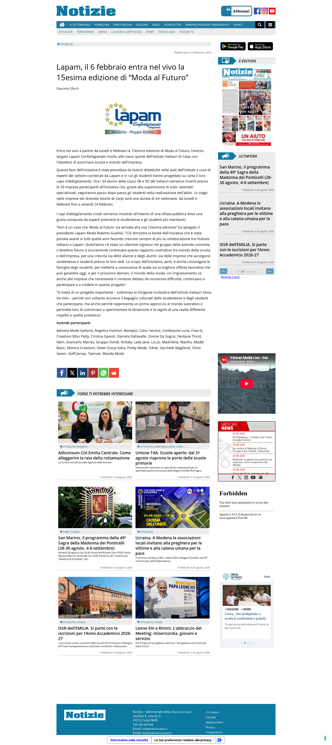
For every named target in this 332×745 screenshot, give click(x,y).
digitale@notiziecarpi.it (157, 733)
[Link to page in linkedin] (82, 373)
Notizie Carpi (230, 277)
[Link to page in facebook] (62, 373)
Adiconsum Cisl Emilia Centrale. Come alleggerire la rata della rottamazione (94, 455)
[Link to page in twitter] (72, 373)
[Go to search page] (259, 24)
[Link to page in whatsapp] (103, 373)
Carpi (179, 446)
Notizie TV (186, 32)
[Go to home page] (62, 24)
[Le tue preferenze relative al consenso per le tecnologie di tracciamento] (325, 738)
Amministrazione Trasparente (207, 24)
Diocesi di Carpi (181, 712)
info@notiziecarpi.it (154, 729)
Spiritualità (121, 24)
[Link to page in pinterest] (93, 373)
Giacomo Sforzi (67, 88)
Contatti (211, 717)
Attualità (65, 32)
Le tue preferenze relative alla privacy (182, 740)
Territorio (84, 32)
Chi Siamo (212, 712)
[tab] (232, 426)
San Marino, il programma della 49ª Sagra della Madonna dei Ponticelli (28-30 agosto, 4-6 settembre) (92, 543)
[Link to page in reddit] (114, 373)
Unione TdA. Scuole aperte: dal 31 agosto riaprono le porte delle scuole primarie (170, 458)
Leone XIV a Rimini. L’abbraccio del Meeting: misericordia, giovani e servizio (168, 633)
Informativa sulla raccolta (129, 740)
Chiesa (102, 32)
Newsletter (172, 24)
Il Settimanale (80, 24)
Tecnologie (167, 32)
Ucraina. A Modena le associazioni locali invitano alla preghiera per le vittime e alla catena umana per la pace (168, 545)
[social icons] (232, 477)
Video (156, 24)
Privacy (210, 727)
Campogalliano (164, 446)
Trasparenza (214, 732)
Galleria (142, 24)
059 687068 (146, 724)
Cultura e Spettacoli (126, 32)
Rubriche (101, 24)
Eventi (238, 24)
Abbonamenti (214, 722)
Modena (82, 446)
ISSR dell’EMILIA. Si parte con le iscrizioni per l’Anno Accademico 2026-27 (94, 633)
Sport (150, 32)
